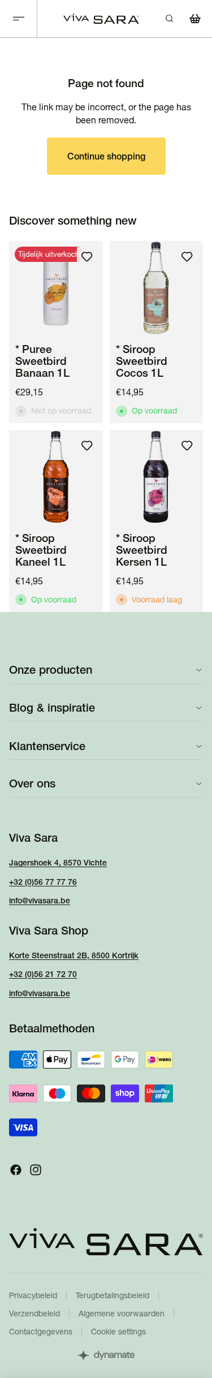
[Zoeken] (169, 18)
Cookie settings (118, 1332)
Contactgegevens (40, 1332)
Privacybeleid (33, 1295)
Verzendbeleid (34, 1313)
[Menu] (18, 19)
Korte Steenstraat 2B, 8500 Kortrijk (74, 955)
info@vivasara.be (39, 900)
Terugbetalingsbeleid (112, 1295)
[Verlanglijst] (87, 257)
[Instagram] (35, 1170)
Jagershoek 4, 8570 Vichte (58, 863)
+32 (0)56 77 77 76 (43, 881)
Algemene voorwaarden (122, 1313)
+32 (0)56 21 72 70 (43, 974)
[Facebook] (16, 1170)
